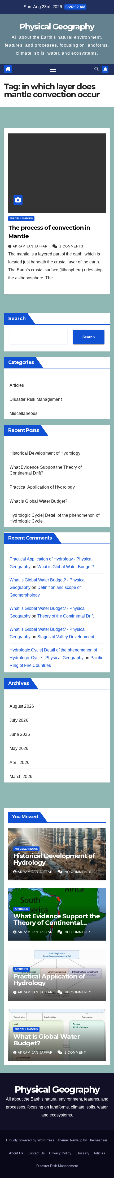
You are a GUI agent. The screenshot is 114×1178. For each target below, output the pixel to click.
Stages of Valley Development (65, 636)
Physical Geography (57, 27)
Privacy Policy (60, 1153)
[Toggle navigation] (53, 69)
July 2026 (19, 720)
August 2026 (22, 706)
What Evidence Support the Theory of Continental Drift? (56, 922)
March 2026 (21, 776)
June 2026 (20, 734)
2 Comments (71, 246)
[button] (96, 69)
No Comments (77, 872)
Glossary (82, 1153)
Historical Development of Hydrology (45, 453)
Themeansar (97, 1140)
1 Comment (75, 1052)
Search (17, 318)
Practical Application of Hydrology (42, 487)
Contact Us (36, 1153)
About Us (16, 1153)
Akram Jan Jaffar (31, 246)
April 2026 (19, 762)
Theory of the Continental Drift (65, 616)
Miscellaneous (21, 218)
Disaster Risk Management (36, 399)
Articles (17, 385)
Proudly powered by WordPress (30, 1140)
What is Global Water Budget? (39, 501)
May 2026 (19, 748)
